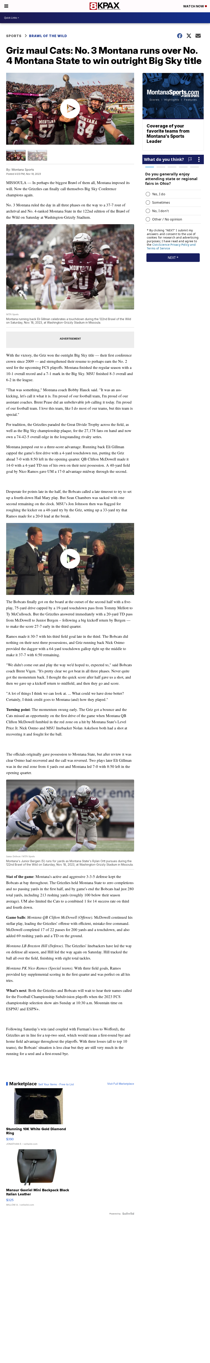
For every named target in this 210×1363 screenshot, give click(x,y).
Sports (14, 36)
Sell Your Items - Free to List (56, 1084)
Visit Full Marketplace (120, 1083)
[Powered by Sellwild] (128, 1213)
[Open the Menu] (6, 6)
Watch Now (194, 6)
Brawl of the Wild (48, 36)
